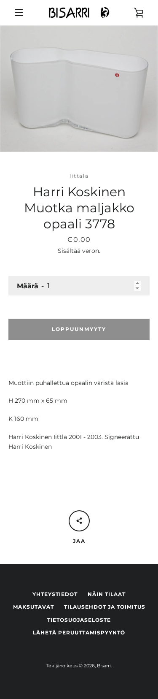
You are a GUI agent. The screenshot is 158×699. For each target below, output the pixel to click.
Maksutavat (33, 607)
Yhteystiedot (55, 594)
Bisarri (104, 666)
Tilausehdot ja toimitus (104, 607)
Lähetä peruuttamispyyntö (79, 632)
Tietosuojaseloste (79, 620)
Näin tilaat (107, 594)
